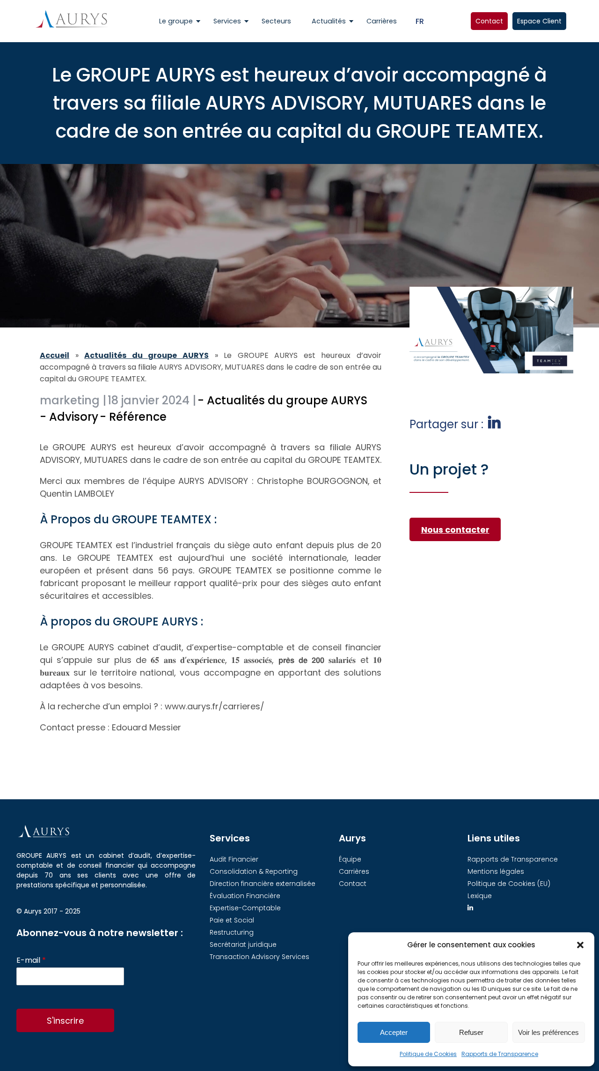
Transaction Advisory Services (259, 956)
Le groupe (176, 21)
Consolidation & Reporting (254, 871)
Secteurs (276, 21)
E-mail (31, 961)
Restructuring (232, 932)
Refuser (471, 1032)
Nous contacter (455, 530)
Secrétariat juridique (243, 944)
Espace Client (539, 21)
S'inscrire (65, 1020)
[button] (580, 945)
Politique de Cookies (428, 1054)
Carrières (381, 21)
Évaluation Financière (245, 895)
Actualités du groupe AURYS (146, 355)
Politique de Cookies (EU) (509, 883)
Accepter (394, 1032)
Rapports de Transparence (499, 1054)
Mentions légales (496, 871)
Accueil (54, 355)
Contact (489, 21)
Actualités (329, 21)
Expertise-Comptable (245, 908)
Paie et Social (232, 920)
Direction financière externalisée (262, 883)
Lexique (480, 895)
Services (227, 21)
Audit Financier (234, 859)
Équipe (350, 859)
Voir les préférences (548, 1032)
